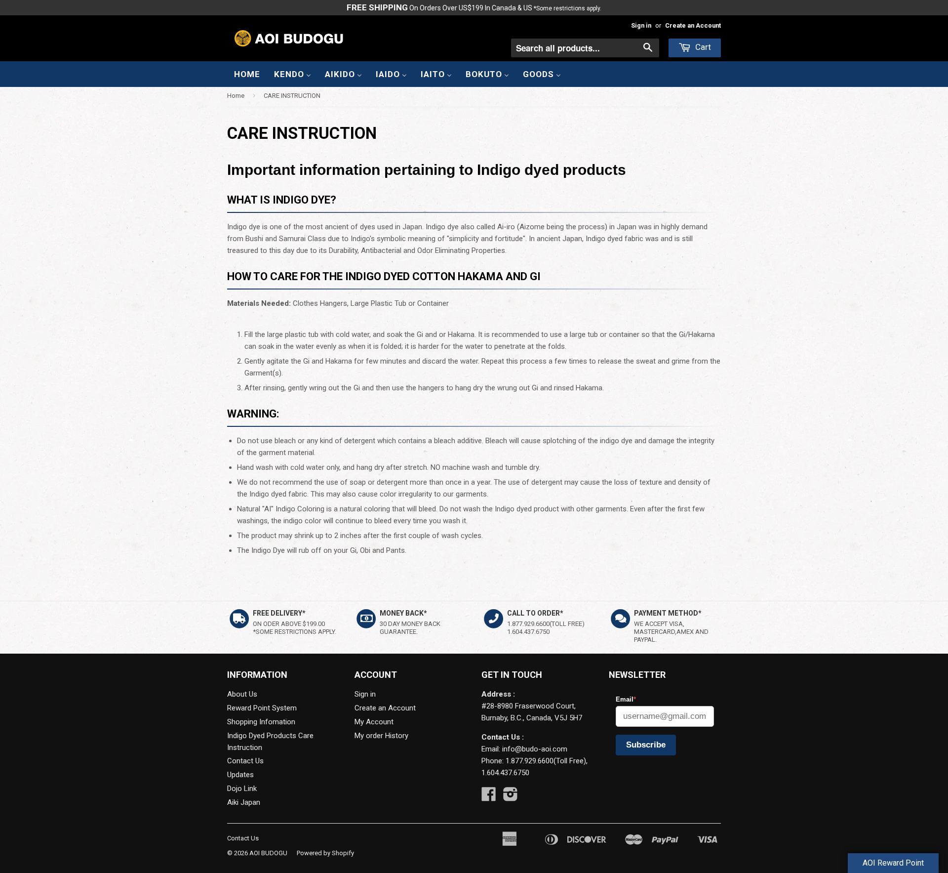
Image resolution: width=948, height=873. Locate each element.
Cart (702, 47)
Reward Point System (262, 708)
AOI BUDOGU (268, 853)
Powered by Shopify (325, 853)
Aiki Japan (243, 802)
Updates (240, 774)
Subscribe (646, 744)
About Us (242, 694)
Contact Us (245, 760)
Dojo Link (242, 788)
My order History (381, 735)
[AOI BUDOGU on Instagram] (510, 797)
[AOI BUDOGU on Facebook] (488, 797)
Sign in (641, 25)
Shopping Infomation (261, 721)
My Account (374, 721)
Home (235, 95)
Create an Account (693, 25)
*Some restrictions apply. (567, 8)
